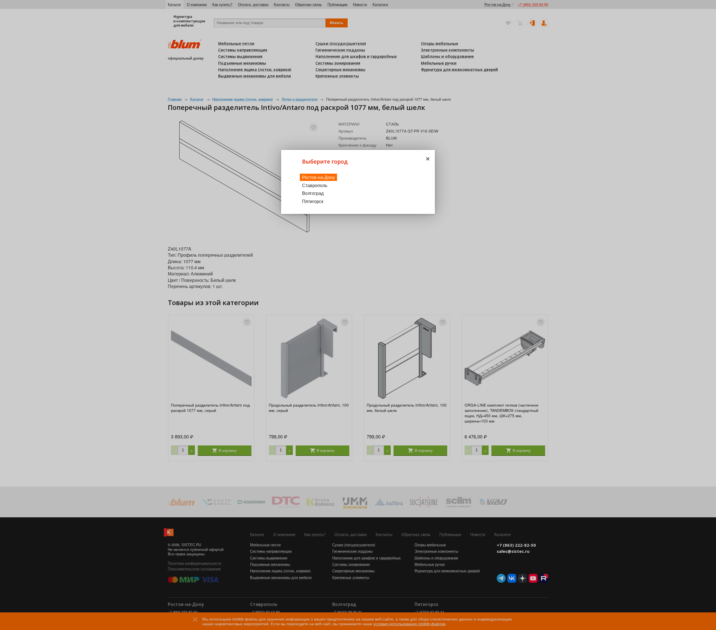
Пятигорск (312, 201)
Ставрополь (314, 185)
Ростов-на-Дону (318, 177)
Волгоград (313, 193)
